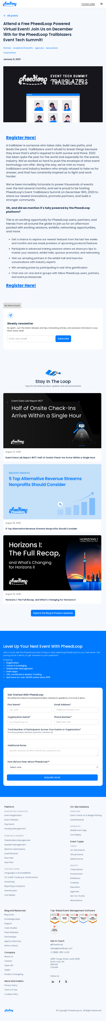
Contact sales (88, 3)
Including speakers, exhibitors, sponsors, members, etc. (31, 732)
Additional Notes (17, 745)
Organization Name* (19, 717)
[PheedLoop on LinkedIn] (52, 981)
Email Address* (62, 704)
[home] (10, 4)
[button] (101, 4)
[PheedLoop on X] (66, 981)
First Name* (14, 704)
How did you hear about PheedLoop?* (29, 761)
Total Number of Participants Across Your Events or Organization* (44, 729)
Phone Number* (63, 717)
